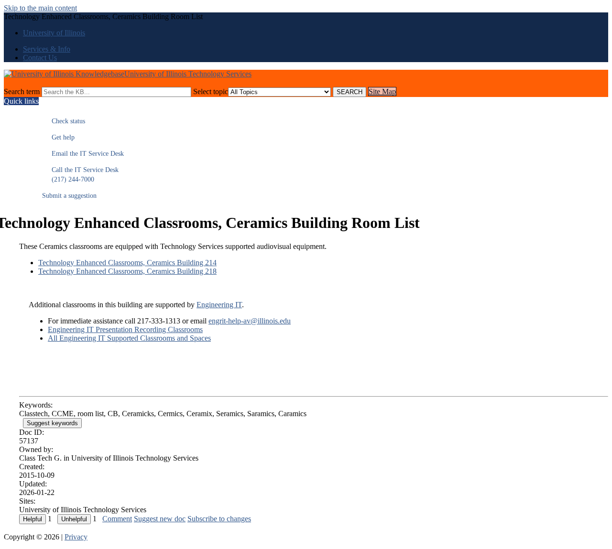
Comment (117, 519)
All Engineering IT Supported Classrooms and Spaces (129, 338)
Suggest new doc (160, 519)
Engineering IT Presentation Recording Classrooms (125, 329)
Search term (22, 91)
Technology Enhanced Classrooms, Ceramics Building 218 (127, 271)
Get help (58, 137)
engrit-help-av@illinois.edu (249, 321)
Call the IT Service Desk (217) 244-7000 (80, 174)
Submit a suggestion (69, 195)
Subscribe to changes (219, 519)
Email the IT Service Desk (83, 153)
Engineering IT (219, 305)
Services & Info (46, 49)
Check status (63, 121)
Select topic (210, 91)
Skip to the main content (40, 8)
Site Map (382, 91)
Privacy (76, 537)
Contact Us (40, 58)
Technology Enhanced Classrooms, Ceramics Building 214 (127, 262)
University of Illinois (54, 33)
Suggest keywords (52, 423)
